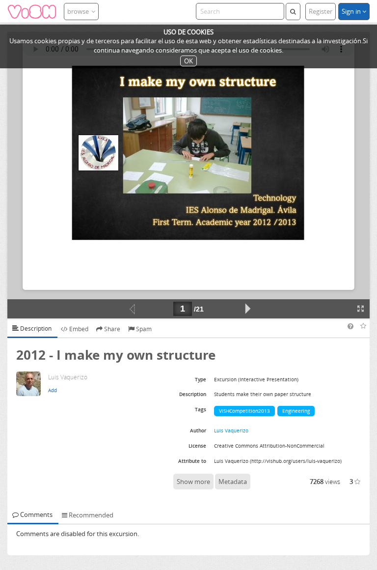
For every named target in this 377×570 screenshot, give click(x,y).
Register (320, 11)
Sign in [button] (352, 11)
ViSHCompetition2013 (244, 410)
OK (188, 61)
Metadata (232, 481)
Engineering (296, 410)
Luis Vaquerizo (231, 430)
